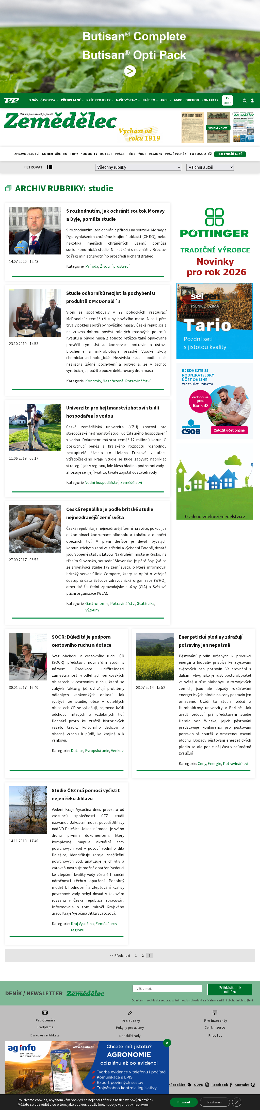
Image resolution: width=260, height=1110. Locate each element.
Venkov (117, 750)
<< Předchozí (120, 955)
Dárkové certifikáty (45, 1035)
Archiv (165, 100)
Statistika (145, 603)
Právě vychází (176, 154)
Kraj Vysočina (82, 923)
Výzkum (92, 609)
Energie (214, 763)
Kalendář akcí (230, 154)
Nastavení (214, 1102)
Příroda (91, 266)
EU (65, 154)
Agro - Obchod (186, 100)
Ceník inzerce (215, 1027)
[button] (229, 989)
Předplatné (45, 1027)
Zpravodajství (26, 154)
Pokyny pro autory (130, 1027)
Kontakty (210, 100)
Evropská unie (97, 750)
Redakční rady (130, 1035)
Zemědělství (131, 482)
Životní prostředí (114, 266)
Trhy (74, 154)
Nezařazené (113, 380)
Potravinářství (137, 380)
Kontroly (93, 380)
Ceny (202, 763)
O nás (33, 100)
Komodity (88, 154)
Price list (215, 1035)
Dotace (106, 154)
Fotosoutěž (201, 154)
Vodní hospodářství (102, 482)
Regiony (155, 154)
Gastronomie (96, 603)
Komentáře (51, 154)
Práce (119, 154)
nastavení (141, 1104)
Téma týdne (136, 154)
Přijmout (183, 1102)
